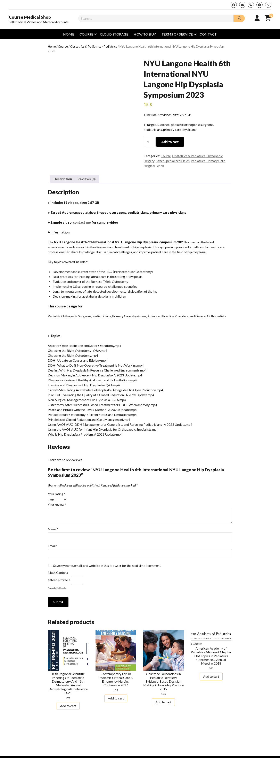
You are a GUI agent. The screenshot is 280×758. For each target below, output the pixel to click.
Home (68, 34)
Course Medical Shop (30, 17)
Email (53, 546)
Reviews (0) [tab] (86, 179)
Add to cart (170, 142)
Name (53, 529)
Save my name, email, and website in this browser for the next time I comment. (107, 565)
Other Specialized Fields (173, 161)
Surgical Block (154, 166)
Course (86, 34)
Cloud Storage (114, 34)
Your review (57, 504)
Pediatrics (110, 46)
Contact (208, 34)
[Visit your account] (257, 17)
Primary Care (215, 161)
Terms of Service (177, 34)
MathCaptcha (61, 588)
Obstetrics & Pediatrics (85, 46)
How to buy (145, 34)
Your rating (56, 494)
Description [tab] (62, 179)
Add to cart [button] (68, 706)
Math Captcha (58, 572)
